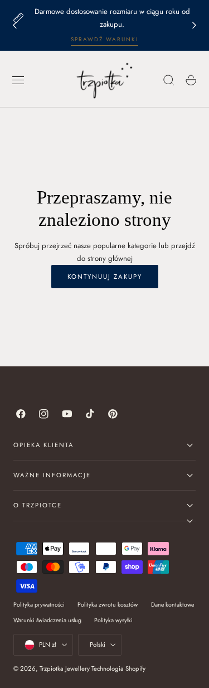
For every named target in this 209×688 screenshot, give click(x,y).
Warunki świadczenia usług (47, 620)
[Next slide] (194, 25)
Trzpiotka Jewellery (65, 668)
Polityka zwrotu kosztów (107, 604)
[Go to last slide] (14, 25)
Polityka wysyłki (113, 620)
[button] (18, 80)
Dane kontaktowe (172, 604)
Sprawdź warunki (104, 39)
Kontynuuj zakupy (104, 276)
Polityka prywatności (39, 604)
